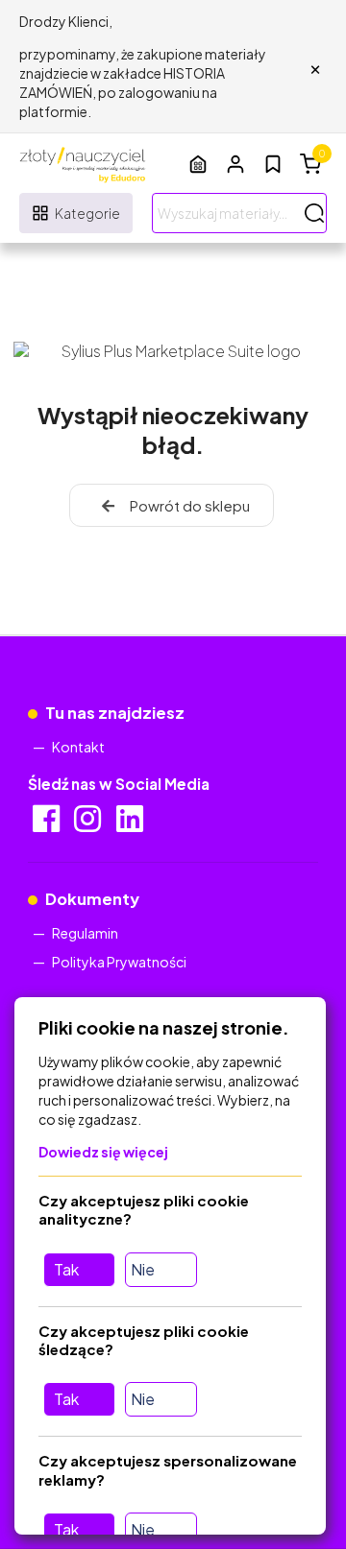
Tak (66, 1269)
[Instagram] (89, 824)
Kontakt (78, 746)
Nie (143, 1269)
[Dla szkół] (198, 164)
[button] (235, 164)
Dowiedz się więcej (103, 1151)
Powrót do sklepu (190, 505)
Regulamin (85, 932)
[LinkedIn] (131, 824)
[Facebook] (47, 824)
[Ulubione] (273, 164)
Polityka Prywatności (119, 961)
